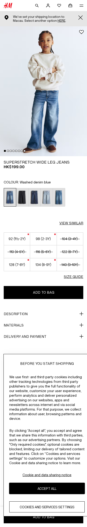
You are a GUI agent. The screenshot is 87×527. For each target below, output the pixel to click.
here (61, 20)
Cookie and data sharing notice (47, 475)
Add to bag (43, 292)
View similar (71, 223)
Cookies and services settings (47, 507)
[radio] (10, 197)
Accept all (47, 488)
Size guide (73, 277)
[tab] (5, 151)
